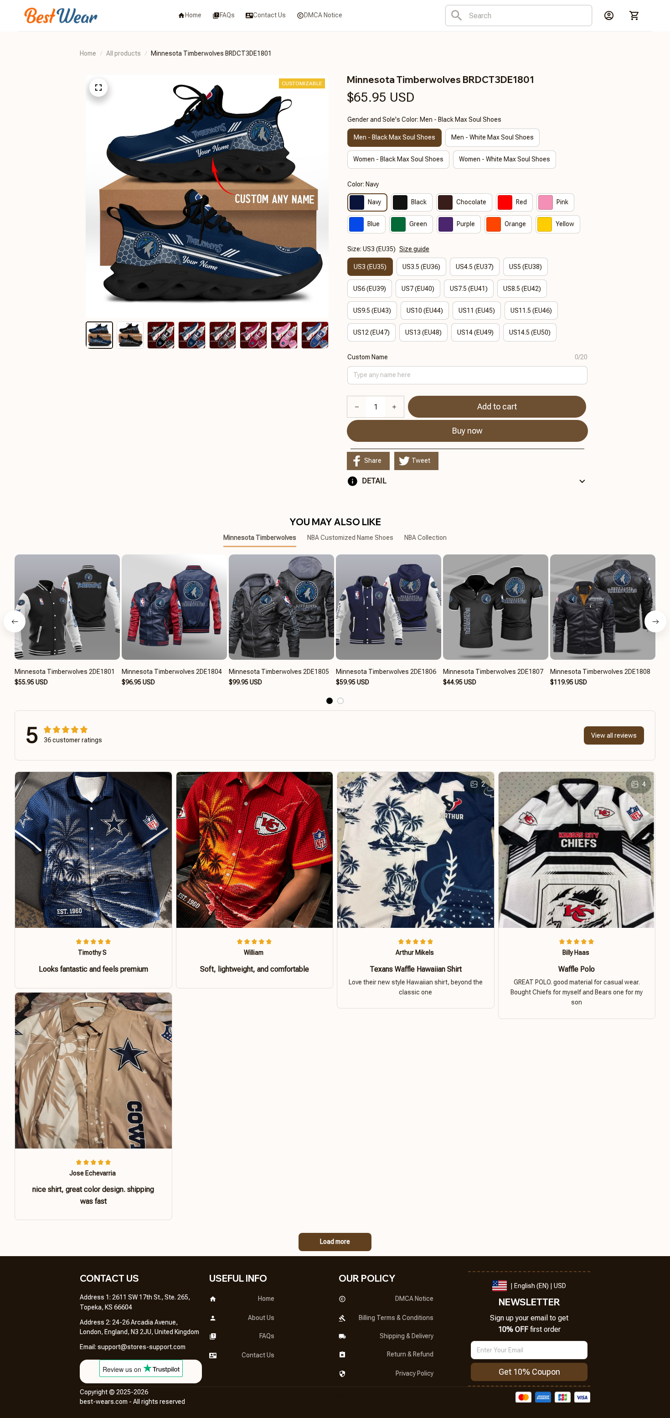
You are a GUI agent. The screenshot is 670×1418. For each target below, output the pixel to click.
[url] (142, 1347)
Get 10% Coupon (529, 1372)
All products (123, 53)
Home (88, 53)
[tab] (329, 701)
